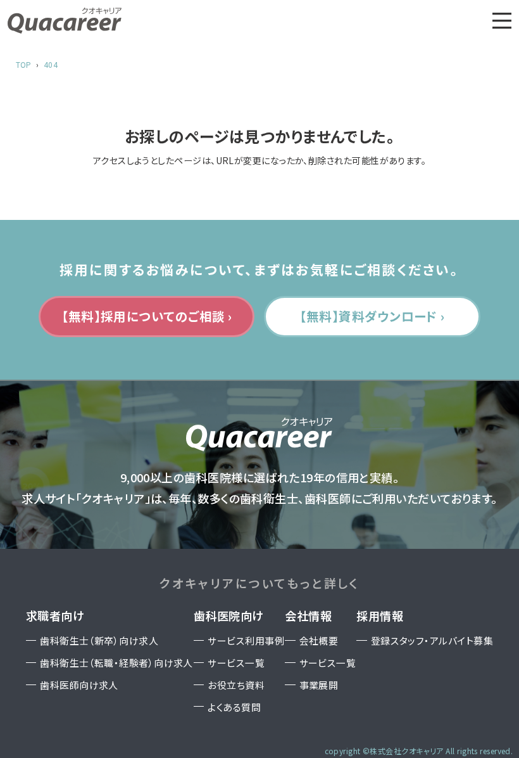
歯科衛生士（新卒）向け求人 (99, 640)
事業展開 (318, 684)
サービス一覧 (236, 662)
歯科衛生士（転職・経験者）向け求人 (116, 662)
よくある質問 (234, 707)
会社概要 (318, 640)
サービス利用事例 (246, 640)
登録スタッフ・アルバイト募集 (432, 640)
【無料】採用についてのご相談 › (146, 316)
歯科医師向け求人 (79, 684)
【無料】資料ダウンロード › (371, 316)
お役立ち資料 (236, 684)
